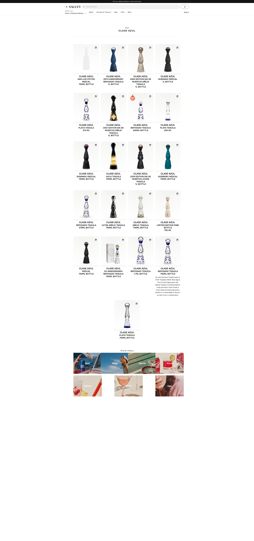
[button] (95, 47)
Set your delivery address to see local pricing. (127, 1)
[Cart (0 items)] (185, 7)
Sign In (186, 12)
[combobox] (132, 7)
